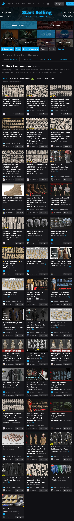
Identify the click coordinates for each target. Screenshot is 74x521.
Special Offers (27, 78)
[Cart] (48, 4)
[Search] (44, 4)
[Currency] (52, 4)
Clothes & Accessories (31, 49)
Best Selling (14, 78)
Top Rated (40, 78)
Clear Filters (63, 59)
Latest (52, 78)
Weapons (44, 49)
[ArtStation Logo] (3, 3)
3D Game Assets (7, 49)
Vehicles (52, 49)
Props (18, 49)
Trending (5, 78)
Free (46, 78)
